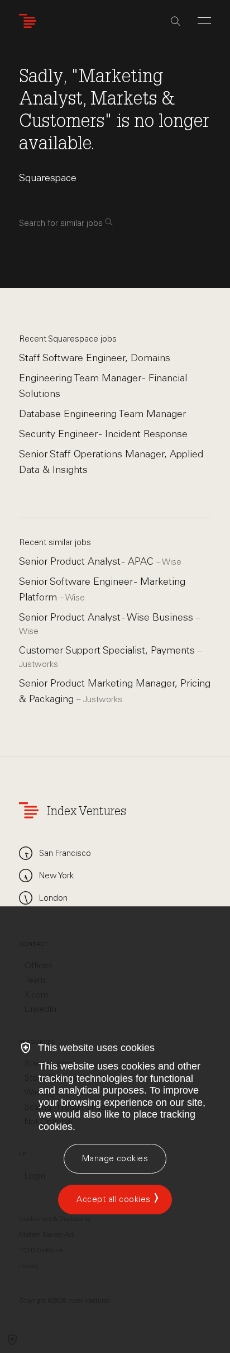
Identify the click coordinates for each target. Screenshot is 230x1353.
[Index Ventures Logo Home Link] (30, 21)
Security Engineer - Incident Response (103, 434)
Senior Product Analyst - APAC (87, 561)
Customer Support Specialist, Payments (108, 650)
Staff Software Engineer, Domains (94, 358)
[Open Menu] (204, 20)
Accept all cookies (113, 1199)
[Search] (175, 21)
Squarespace (47, 178)
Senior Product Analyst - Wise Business (107, 617)
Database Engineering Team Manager (102, 414)
